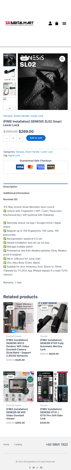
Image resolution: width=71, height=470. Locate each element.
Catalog (18, 444)
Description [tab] (10, 186)
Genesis (7, 115)
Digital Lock (14, 155)
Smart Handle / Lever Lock (28, 115)
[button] (64, 23)
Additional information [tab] (16, 193)
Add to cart (36, 137)
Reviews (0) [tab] (10, 199)
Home (6, 444)
